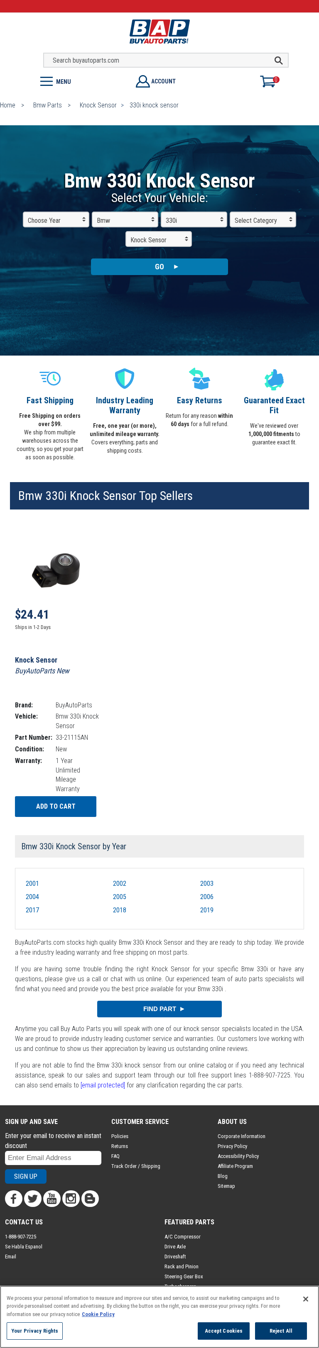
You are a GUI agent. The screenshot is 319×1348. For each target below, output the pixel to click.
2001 (32, 883)
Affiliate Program (235, 1166)
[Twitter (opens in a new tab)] (33, 1198)
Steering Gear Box (183, 1276)
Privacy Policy (232, 1146)
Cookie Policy (98, 1314)
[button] (80, 80)
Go (159, 266)
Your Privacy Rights (34, 1331)
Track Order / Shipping (135, 1166)
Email (10, 1256)
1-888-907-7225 (20, 1236)
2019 (206, 910)
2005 (119, 897)
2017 (32, 910)
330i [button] (171, 220)
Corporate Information (241, 1136)
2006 (206, 897)
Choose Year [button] (44, 220)
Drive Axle (175, 1246)
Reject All (281, 1331)
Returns (119, 1146)
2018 (119, 910)
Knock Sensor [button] (148, 240)
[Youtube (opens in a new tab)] (52, 1198)
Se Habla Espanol (23, 1246)
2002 (119, 883)
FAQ (115, 1156)
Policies (119, 1136)
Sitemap (226, 1186)
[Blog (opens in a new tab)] (90, 1198)
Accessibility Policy (238, 1156)
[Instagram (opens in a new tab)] (71, 1198)
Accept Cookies (224, 1331)
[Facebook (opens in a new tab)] (13, 1198)
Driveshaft (175, 1256)
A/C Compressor (182, 1236)
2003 (206, 883)
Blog (223, 1176)
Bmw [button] (103, 220)
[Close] (306, 1299)
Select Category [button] (256, 220)
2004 (32, 897)
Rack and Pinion (181, 1266)
